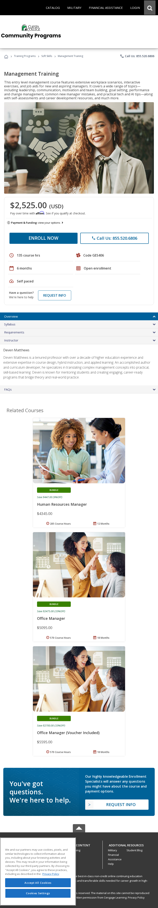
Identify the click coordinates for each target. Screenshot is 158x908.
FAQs (8, 389)
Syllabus (9, 324)
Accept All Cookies (37, 883)
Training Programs (25, 56)
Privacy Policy (136, 897)
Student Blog (134, 850)
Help (111, 864)
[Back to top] (79, 844)
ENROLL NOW (43, 238)
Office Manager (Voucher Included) (68, 732)
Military (112, 850)
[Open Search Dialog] (150, 7)
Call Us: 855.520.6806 (137, 56)
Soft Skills (46, 56)
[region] (38, 871)
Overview (11, 316)
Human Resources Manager (62, 504)
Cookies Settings (38, 893)
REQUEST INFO (54, 295)
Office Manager (51, 618)
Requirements (14, 332)
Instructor (11, 340)
